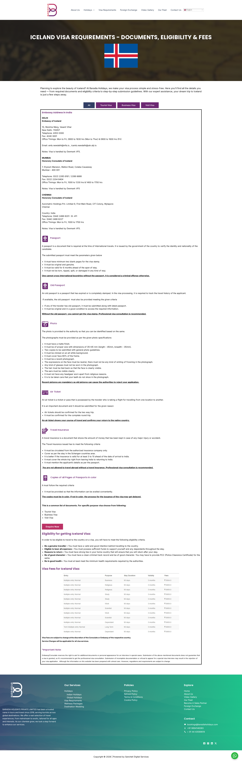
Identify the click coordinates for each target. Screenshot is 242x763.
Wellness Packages (73, 703)
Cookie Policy (130, 700)
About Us (75, 10)
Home (187, 691)
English (189, 10)
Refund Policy (130, 694)
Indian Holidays (74, 694)
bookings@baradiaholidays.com (202, 724)
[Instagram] (208, 743)
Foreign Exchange (128, 10)
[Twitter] (216, 743)
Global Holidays (74, 697)
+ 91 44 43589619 (196, 731)
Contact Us (176, 10)
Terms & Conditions (133, 697)
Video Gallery (147, 10)
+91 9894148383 (195, 728)
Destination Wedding (74, 706)
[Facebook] (204, 743)
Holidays (88, 10)
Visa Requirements (107, 10)
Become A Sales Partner (195, 703)
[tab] (89, 105)
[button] (93, 10)
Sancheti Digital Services (137, 756)
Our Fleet (162, 10)
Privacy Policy (131, 691)
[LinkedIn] (212, 743)
